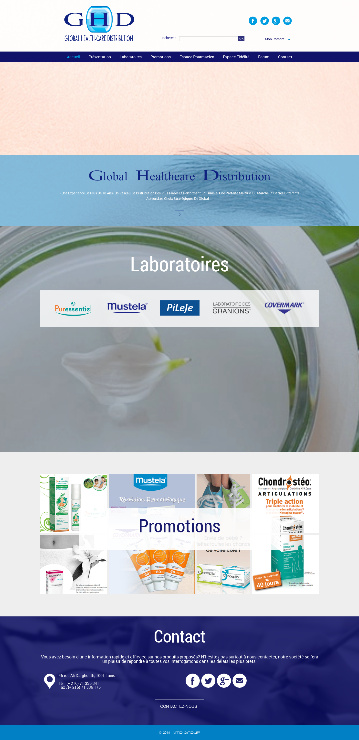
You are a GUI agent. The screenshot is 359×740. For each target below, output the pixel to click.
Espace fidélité (236, 57)
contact (285, 57)
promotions (160, 57)
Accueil (73, 57)
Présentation (100, 57)
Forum (263, 57)
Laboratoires (131, 57)
